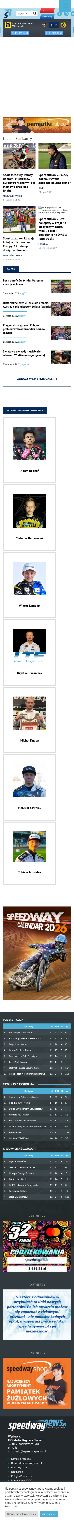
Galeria (11, 269)
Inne (40, 188)
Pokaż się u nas (19, 1467)
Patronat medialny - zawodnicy (25, 410)
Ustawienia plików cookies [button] (21, 1514)
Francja (43, 243)
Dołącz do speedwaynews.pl (26, 1463)
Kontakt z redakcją (21, 1458)
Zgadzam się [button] (48, 1514)
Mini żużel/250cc (12, 195)
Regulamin (17, 1471)
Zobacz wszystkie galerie (37, 379)
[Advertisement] (37, 78)
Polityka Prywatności (22, 1476)
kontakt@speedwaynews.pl (28, 1451)
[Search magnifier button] (34, 13)
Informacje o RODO (21, 1480)
